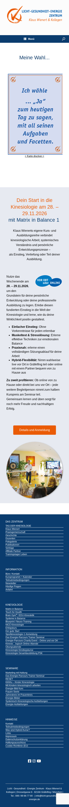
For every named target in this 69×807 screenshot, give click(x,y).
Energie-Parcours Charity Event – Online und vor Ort (32, 641)
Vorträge (10, 548)
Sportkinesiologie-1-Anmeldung (21, 634)
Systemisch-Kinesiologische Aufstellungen (27, 701)
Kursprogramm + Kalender (19, 577)
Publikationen (12, 545)
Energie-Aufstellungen (17, 704)
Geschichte (11, 535)
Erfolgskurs (11, 628)
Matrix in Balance (14, 609)
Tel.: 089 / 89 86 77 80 (22, 796)
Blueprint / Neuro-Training (18, 622)
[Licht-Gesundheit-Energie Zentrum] (34, 15)
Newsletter (11, 583)
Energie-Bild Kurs (14, 689)
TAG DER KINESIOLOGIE (18, 526)
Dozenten (10, 539)
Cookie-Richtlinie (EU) (17, 746)
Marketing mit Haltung (16, 673)
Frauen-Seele (12, 692)
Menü (31, 39)
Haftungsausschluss (16, 743)
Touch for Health (14, 612)
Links (8, 733)
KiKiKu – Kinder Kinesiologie (20, 682)
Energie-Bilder (13, 698)
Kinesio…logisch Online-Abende (22, 644)
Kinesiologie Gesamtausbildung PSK (24, 653)
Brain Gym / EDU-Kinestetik (20, 615)
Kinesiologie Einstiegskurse (19, 650)
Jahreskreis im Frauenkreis (19, 695)
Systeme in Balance (15, 619)
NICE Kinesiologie (15, 625)
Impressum (11, 736)
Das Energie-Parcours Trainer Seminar (25, 637)
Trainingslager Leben (16, 554)
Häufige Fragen (13, 587)
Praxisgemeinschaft (15, 532)
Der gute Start (12, 631)
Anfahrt (9, 590)
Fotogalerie (11, 542)
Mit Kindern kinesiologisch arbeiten (23, 685)
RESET (9, 679)
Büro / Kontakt (13, 574)
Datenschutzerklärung (17, 740)
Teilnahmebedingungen (17, 580)
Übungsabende (13, 647)
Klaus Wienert (13, 529)
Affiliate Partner (13, 551)
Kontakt (9, 724)
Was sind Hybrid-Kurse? (18, 730)
